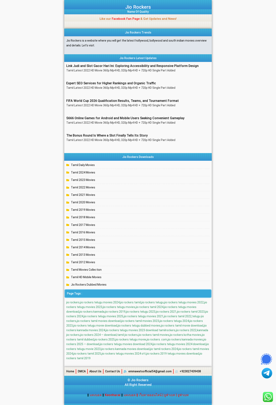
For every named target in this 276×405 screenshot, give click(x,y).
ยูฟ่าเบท (169, 395)
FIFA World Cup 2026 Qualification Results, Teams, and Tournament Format (122, 101)
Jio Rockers (138, 7)
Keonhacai (112, 395)
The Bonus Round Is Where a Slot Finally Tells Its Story (107, 135)
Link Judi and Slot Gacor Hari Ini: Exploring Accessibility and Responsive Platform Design (132, 66)
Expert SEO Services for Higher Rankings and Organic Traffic (111, 83)
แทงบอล (96, 395)
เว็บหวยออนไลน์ (150, 395)
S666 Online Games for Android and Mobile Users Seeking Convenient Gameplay (125, 118)
